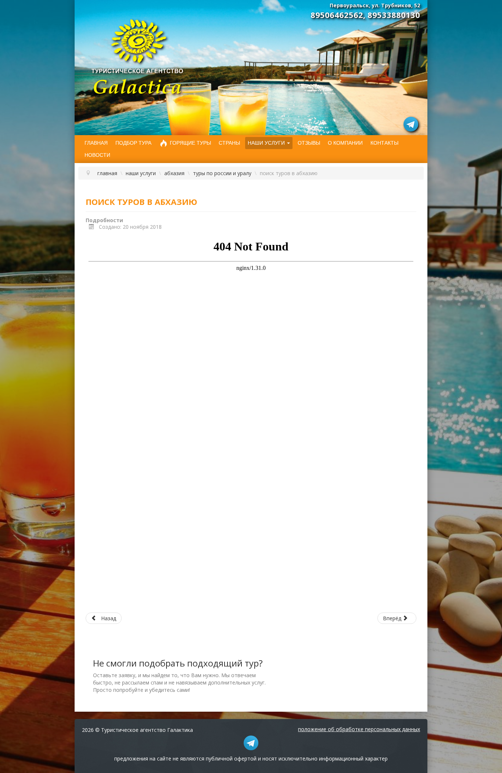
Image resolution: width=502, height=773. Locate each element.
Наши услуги (266, 143)
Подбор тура (133, 143)
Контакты (384, 143)
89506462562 (337, 14)
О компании (345, 143)
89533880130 (393, 14)
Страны (229, 143)
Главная (96, 143)
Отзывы (309, 143)
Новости (97, 155)
